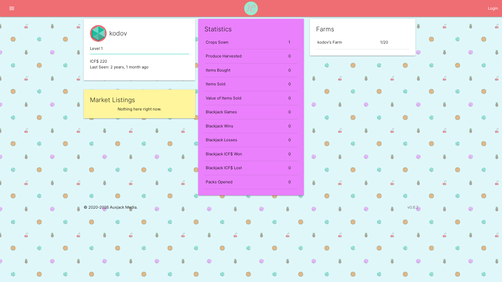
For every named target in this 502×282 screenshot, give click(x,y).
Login (493, 8)
